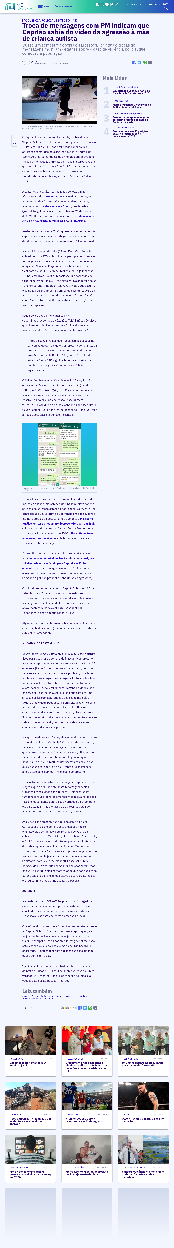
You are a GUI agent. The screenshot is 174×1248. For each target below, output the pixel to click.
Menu (46, 6)
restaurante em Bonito (56, 206)
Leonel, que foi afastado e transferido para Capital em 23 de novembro (58, 563)
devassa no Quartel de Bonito (48, 558)
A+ (14, 143)
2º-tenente (49, 196)
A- (14, 137)
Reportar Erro (32, 1008)
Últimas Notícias (63, 6)
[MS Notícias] (19, 8)
